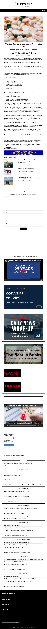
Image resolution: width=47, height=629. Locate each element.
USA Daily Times (24, 522)
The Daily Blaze (24, 488)
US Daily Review (24, 573)
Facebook (17, 134)
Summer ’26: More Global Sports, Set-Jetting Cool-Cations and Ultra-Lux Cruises (19, 533)
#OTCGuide (27, 134)
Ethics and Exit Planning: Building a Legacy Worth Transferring (16, 544)
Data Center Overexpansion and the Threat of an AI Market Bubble (16, 496)
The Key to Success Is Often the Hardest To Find (13, 576)
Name (6, 212)
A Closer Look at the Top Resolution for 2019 (26, 159)
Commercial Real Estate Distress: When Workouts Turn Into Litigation (17, 552)
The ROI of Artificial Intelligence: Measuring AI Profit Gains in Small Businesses (19, 527)
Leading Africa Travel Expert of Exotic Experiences (13, 547)
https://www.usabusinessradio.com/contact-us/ (15, 455)
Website (6, 223)
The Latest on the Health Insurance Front (26, 168)
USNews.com (9, 144)
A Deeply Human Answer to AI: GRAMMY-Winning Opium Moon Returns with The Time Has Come (22, 578)
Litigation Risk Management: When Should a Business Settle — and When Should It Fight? (20, 508)
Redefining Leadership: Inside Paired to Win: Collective (14, 513)
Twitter (21, 134)
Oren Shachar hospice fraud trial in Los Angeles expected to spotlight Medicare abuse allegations (22, 472)
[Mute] (40, 280)
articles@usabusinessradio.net (12, 463)
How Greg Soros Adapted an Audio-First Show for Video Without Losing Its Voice (19, 581)
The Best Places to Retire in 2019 (24, 177)
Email (6, 217)
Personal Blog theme (31, 627)
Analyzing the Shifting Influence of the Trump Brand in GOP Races (16, 491)
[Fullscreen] (42, 280)
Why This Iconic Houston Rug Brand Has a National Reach (15, 518)
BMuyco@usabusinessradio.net (10, 465)
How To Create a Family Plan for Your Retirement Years (14, 569)
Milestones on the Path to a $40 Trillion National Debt (14, 561)
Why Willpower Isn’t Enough (9, 549)
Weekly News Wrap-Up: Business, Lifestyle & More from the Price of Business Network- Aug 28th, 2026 (23, 559)
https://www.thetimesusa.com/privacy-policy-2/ (10, 622)
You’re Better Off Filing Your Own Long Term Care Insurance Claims (16, 493)
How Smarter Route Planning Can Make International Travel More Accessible (18, 530)
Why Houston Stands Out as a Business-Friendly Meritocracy (15, 510)
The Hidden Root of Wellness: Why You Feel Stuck (13, 475)
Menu (43, 10)
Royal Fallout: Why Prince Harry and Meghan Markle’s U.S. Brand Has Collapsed (19, 583)
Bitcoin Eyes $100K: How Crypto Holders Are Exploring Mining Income (17, 566)
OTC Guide (16, 65)
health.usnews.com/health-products (17, 127)
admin (29, 49)
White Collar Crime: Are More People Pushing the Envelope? (15, 499)
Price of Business (24, 556)
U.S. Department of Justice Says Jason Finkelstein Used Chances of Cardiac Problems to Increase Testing (23, 484)
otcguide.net (33, 134)
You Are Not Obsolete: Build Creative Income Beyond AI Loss (15, 535)
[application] (23, 270)
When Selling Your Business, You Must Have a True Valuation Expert (16, 542)
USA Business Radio (24, 505)
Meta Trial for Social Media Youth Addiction (12, 525)
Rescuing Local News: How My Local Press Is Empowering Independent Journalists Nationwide (21, 516)
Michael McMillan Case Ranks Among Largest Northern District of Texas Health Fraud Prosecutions (23, 482)
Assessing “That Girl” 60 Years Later (10, 501)
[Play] (5, 280)
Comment (7, 196)
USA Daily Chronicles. (24, 539)
